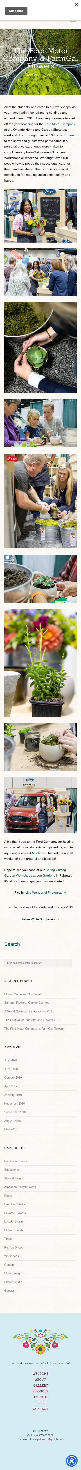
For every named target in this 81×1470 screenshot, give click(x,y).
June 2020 (11, 1069)
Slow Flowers (13, 1178)
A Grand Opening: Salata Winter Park (28, 1011)
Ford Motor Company (60, 124)
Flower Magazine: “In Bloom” (23, 994)
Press (8, 1195)
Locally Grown (13, 1221)
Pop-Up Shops (13, 1247)
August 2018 (12, 1121)
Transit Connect (65, 135)
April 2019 (10, 1086)
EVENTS (40, 1397)
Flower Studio (13, 1282)
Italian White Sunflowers (40, 919)
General (9, 1290)
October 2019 (13, 1077)
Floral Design (12, 1273)
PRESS (40, 1403)
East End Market (15, 1204)
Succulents (11, 1169)
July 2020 (10, 1060)
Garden (9, 1264)
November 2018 (14, 1103)
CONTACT (40, 1409)
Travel (8, 1238)
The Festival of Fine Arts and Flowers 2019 (40, 907)
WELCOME (40, 1374)
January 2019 (13, 1095)
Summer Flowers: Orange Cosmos (26, 1002)
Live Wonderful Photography (45, 892)
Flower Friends (13, 1230)
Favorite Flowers (15, 1213)
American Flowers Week (20, 1187)
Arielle (36, 853)
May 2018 (10, 1129)
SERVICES (40, 1391)
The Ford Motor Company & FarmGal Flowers (34, 1028)
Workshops (11, 1256)
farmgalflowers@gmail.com (47, 1439)
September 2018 (15, 1112)
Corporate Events (15, 1161)
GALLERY (40, 1385)
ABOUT (40, 1379)
